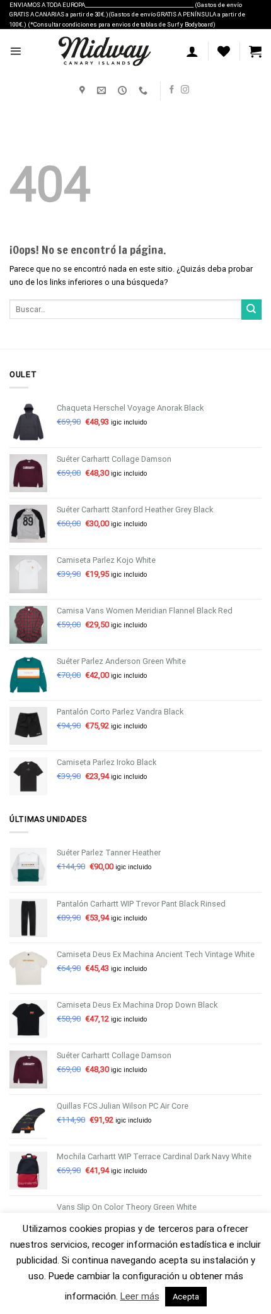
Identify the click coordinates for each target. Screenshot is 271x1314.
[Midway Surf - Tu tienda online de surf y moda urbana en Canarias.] (103, 51)
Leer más (139, 1296)
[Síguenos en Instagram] (185, 90)
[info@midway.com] (103, 90)
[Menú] (15, 50)
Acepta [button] (186, 1296)
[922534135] (145, 90)
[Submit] (251, 309)
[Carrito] (255, 51)
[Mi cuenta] (192, 51)
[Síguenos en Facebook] (172, 90)
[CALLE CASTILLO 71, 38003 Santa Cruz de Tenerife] (83, 90)
